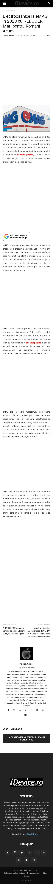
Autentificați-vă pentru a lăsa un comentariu (26, 738)
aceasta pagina (25, 154)
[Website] (43, 710)
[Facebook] (9, 710)
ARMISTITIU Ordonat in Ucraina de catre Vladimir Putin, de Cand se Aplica (14, 631)
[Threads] (34, 860)
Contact (26, 876)
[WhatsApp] (19, 860)
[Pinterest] (26, 710)
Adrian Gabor (14, 36)
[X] (38, 710)
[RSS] (29, 852)
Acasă (5, 10)
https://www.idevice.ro (26, 668)
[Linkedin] (21, 710)
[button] (4, 3)
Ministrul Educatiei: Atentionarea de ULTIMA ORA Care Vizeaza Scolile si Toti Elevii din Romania (38, 632)
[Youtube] (26, 715)
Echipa (44, 873)
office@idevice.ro (33, 834)
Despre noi (17, 870)
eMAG (12, 10)
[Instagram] (15, 710)
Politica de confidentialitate (14, 873)
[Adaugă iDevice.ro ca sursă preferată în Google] (26, 236)
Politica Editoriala (30, 870)
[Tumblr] (32, 710)
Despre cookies (33, 873)
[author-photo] (26, 660)
